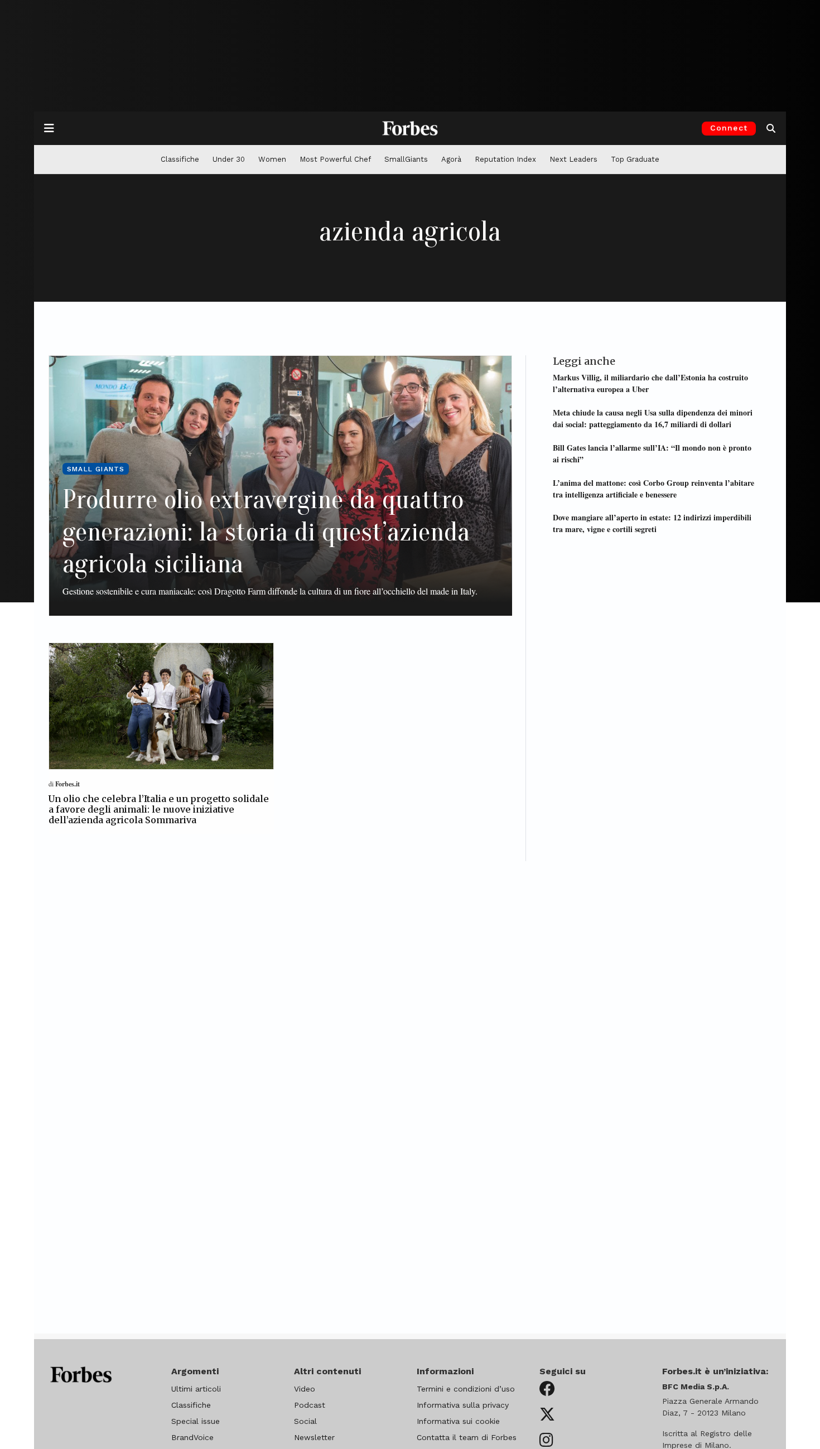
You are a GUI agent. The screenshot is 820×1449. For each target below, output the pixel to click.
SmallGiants (406, 159)
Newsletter (314, 1437)
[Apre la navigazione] (49, 128)
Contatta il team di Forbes (467, 1437)
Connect (728, 127)
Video (304, 1388)
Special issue (195, 1421)
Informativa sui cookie (458, 1421)
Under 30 (229, 159)
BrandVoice (192, 1437)
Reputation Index (505, 159)
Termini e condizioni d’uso (466, 1388)
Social (305, 1421)
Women (272, 159)
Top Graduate (635, 159)
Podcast (309, 1404)
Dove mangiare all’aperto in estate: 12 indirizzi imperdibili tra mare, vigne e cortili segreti (652, 523)
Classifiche (180, 159)
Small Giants (95, 469)
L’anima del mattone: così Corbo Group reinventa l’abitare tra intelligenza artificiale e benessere (653, 488)
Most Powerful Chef (335, 159)
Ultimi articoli (196, 1388)
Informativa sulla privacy (463, 1404)
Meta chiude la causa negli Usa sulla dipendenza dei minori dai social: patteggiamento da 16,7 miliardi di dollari (653, 418)
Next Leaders (573, 159)
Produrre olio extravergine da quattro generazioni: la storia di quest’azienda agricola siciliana (266, 531)
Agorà (451, 159)
